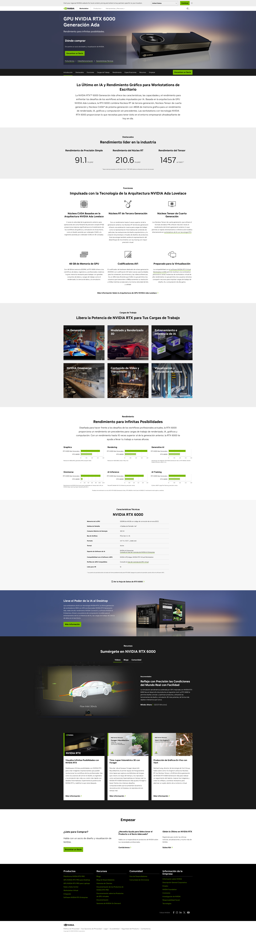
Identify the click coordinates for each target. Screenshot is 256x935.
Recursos (142, 72)
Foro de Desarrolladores (138, 876)
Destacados (80, 72)
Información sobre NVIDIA (172, 879)
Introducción (68, 72)
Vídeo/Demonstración (85, 61)
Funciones (90, 72)
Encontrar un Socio (74, 53)
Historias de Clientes (104, 883)
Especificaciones (130, 72)
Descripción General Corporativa (174, 882)
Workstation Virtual (71, 890)
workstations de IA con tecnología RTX (177, 232)
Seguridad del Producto (130, 929)
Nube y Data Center (71, 887)
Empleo (165, 886)
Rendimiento (117, 72)
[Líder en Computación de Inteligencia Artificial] (69, 8)
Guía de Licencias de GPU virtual (138, 562)
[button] (187, 9)
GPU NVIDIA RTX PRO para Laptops (77, 883)
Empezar (152, 72)
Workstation (83, 8)
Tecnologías (166, 903)
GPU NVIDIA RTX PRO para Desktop (77, 880)
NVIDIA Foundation (169, 889)
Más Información (73, 796)
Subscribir (167, 847)
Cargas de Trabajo (103, 72)
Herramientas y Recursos (115, 8)
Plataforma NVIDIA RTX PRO (74, 876)
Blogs (98, 876)
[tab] (117, 660)
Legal (106, 929)
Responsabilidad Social (171, 900)
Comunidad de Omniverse (139, 880)
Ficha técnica (69, 61)
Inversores (166, 893)
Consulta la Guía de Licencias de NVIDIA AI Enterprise (137, 552)
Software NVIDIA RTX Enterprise (76, 897)
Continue (184, 3)
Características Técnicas (104, 61)
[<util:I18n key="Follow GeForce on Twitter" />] (184, 912)
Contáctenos (124, 847)
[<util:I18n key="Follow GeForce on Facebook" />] (173, 912)
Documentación (102, 900)
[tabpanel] (128, 728)
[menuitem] (84, 8)
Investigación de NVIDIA (171, 896)
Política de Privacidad (71, 929)
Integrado (67, 894)
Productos (97, 8)
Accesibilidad (115, 929)
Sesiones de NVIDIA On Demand (108, 903)
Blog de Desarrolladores (105, 880)
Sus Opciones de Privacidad (91, 929)
